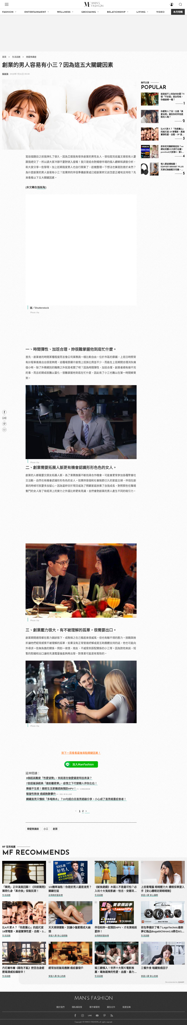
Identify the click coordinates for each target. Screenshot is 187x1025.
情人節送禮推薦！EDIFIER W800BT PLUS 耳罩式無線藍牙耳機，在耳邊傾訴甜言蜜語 (172, 167)
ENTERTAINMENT (35, 12)
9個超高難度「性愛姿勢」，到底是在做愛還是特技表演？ (59, 778)
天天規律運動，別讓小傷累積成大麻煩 (70, 929)
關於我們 (60, 1007)
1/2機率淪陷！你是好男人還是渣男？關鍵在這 (70, 889)
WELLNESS (63, 12)
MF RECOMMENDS (35, 852)
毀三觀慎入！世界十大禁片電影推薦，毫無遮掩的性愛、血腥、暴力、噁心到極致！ (116, 970)
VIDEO (160, 12)
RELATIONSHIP (116, 12)
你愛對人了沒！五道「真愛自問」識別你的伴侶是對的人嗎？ (172, 114)
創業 (55, 829)
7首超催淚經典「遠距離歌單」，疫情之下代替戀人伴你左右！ (61, 783)
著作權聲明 (94, 1007)
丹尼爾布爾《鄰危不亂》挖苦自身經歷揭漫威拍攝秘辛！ (23, 970)
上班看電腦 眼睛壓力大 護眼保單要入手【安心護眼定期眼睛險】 (163, 889)
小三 (46, 829)
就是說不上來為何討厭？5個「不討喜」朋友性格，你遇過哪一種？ (172, 97)
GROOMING (88, 12)
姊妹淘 (5, 74)
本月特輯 (178, 12)
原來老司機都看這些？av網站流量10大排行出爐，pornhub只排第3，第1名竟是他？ (172, 149)
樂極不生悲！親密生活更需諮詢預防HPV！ (51, 788)
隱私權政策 (77, 1007)
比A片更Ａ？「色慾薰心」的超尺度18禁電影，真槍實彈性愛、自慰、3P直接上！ (23, 930)
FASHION (7, 12)
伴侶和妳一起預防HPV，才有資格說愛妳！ (116, 929)
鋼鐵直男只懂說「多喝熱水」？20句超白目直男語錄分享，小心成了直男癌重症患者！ (76, 799)
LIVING (140, 12)
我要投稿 (126, 1007)
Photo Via (34, 312)
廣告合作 (111, 1007)
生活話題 (16, 57)
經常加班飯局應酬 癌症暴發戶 (66, 968)
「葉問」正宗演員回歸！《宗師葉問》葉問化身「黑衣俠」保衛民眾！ (24, 889)
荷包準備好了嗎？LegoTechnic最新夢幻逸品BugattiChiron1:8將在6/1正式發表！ (162, 930)
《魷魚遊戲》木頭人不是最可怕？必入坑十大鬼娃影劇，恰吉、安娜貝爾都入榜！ (116, 889)
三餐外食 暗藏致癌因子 (154, 968)
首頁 (4, 57)
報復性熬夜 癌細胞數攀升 (41, 793)
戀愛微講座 (31, 57)
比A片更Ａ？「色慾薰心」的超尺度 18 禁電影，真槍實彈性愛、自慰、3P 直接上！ (173, 132)
